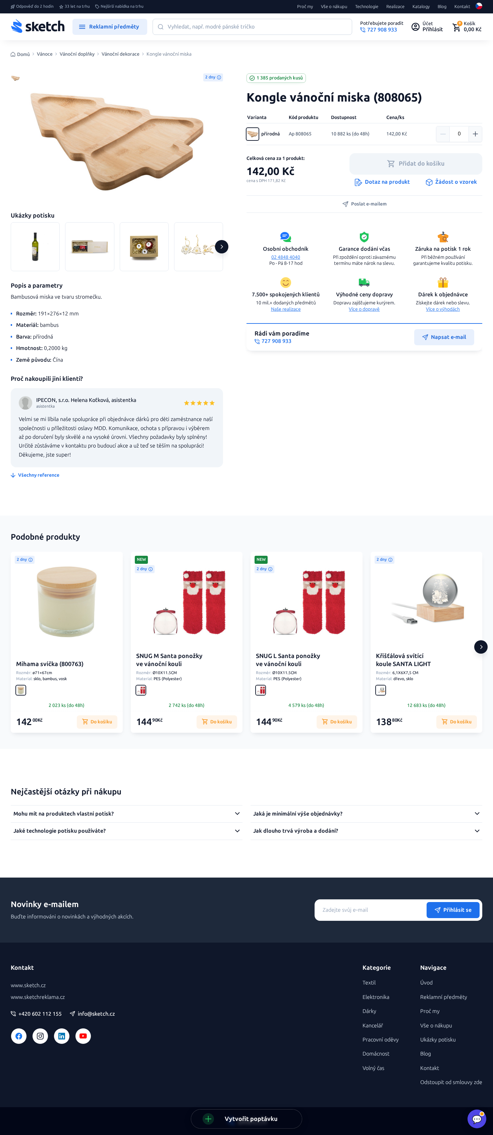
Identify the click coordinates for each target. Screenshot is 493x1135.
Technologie (366, 6)
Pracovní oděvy (381, 1039)
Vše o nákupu (334, 6)
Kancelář (373, 1025)
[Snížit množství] (443, 134)
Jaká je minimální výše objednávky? (297, 814)
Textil (369, 982)
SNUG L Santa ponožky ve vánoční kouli (288, 659)
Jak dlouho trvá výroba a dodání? (295, 831)
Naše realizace (286, 309)
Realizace (395, 6)
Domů (23, 54)
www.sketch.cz (28, 985)
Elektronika (376, 997)
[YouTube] (83, 1036)
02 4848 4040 (285, 257)
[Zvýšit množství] (475, 134)
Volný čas (373, 1068)
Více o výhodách (443, 309)
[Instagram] (40, 1036)
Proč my (305, 6)
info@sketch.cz (96, 1014)
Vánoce (45, 54)
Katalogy (421, 6)
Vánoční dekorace (121, 54)
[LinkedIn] (62, 1036)
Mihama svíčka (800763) (50, 664)
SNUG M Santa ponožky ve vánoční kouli (169, 659)
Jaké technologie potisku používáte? (59, 831)
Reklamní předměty (443, 997)
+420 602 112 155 (40, 1014)
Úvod (426, 982)
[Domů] (37, 27)
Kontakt (462, 6)
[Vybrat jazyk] (479, 7)
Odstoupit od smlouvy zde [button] (451, 1082)
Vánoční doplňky (77, 54)
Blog (442, 6)
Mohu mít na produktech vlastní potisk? (63, 814)
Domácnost (376, 1054)
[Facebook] (19, 1036)
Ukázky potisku (438, 1039)
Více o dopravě (364, 309)
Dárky (369, 1011)
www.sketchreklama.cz (38, 997)
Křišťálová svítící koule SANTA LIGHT (403, 659)
